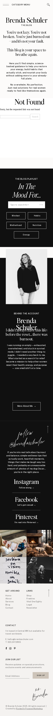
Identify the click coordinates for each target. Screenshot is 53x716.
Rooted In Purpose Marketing (29, 709)
